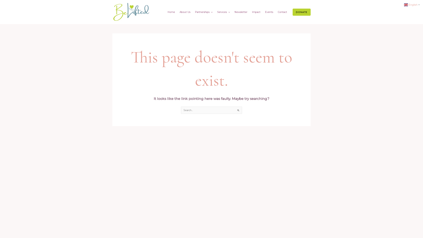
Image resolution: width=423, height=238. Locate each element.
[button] (211, 12)
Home (171, 12)
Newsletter (240, 12)
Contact (282, 12)
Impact (256, 12)
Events (269, 12)
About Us (185, 12)
